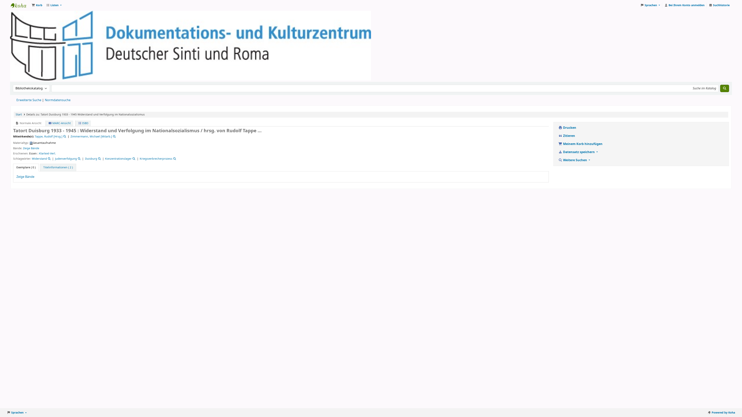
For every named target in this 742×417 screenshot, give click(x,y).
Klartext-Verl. (47, 154)
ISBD (84, 123)
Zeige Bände (31, 148)
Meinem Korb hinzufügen (582, 144)
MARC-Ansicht (61, 123)
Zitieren (568, 136)
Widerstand (39, 159)
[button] (37, 5)
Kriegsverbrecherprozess (156, 159)
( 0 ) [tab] (26, 167)
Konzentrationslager (118, 159)
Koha (20, 5)
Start (19, 115)
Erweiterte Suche (28, 100)
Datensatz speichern (579, 152)
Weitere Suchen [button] (575, 160)
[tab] (58, 167)
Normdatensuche (58, 100)
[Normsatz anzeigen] (64, 137)
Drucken (569, 127)
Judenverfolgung (66, 159)
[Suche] (724, 88)
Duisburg (91, 159)
